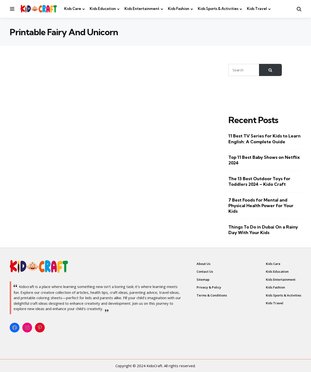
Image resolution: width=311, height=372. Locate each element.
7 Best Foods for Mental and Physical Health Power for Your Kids (261, 205)
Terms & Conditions (212, 295)
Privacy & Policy (209, 287)
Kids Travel (257, 8)
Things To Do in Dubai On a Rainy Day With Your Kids (263, 229)
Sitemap (203, 279)
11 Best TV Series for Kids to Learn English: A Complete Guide (264, 138)
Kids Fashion (178, 8)
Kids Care (72, 8)
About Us (203, 264)
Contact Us (205, 271)
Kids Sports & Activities (218, 8)
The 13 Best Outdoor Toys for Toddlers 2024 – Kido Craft (259, 181)
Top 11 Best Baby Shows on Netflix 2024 (264, 160)
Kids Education (103, 8)
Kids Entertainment (141, 8)
